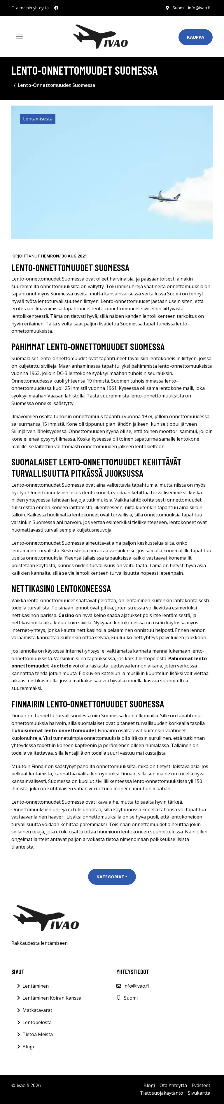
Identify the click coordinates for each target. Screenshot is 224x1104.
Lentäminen (35, 986)
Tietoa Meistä (37, 1034)
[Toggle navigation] (19, 36)
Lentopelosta (37, 1022)
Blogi (28, 1046)
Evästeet (201, 1085)
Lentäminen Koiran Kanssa (51, 998)
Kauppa (195, 37)
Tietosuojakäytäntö (161, 1093)
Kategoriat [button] (110, 876)
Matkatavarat (37, 1010)
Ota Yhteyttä (173, 1085)
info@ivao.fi (199, 7)
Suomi (179, 7)
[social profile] (56, 7)
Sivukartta (199, 1093)
